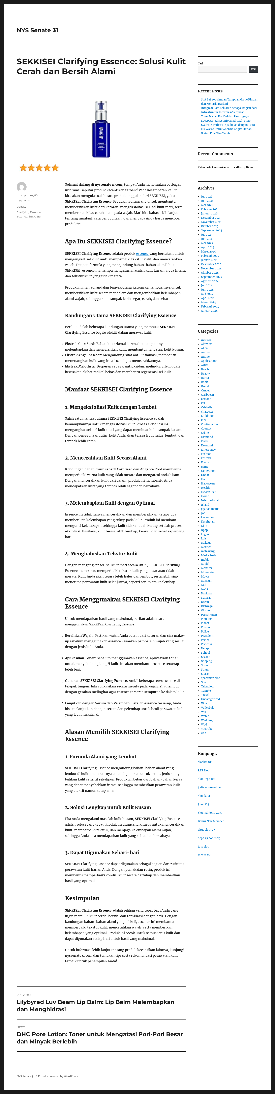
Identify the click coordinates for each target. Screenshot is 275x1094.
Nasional (206, 593)
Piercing (206, 619)
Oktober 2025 (209, 226)
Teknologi (207, 686)
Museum (206, 581)
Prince (205, 640)
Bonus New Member (211, 821)
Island (205, 504)
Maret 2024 (208, 302)
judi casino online (209, 787)
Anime (205, 356)
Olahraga (207, 606)
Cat (203, 403)
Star (203, 682)
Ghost (205, 475)
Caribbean (207, 394)
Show (204, 665)
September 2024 (211, 277)
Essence (22, 216)
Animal (205, 352)
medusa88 (204, 855)
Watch (205, 716)
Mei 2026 (207, 205)
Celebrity (206, 407)
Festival (206, 458)
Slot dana (204, 796)
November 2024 (211, 268)
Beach (205, 369)
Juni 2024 (207, 289)
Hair (204, 479)
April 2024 (207, 298)
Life (203, 538)
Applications (209, 361)
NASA (204, 589)
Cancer (205, 390)
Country (206, 428)
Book (204, 382)
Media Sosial (209, 555)
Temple (206, 690)
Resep (205, 648)
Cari (200, 63)
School (205, 652)
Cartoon (206, 399)
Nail (203, 585)
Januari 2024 (209, 311)
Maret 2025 (208, 251)
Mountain (207, 572)
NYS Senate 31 (37, 30)
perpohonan (209, 614)
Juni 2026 (207, 201)
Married (206, 547)
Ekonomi (207, 445)
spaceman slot (210, 678)
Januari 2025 (209, 260)
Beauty (21, 206)
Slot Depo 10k (206, 779)
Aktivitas (206, 344)
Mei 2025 (207, 243)
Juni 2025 (207, 239)
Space (205, 674)
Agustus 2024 (210, 281)
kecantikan (208, 517)
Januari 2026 (209, 213)
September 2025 (211, 230)
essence (142, 254)
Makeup (206, 542)
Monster (206, 568)
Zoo (203, 733)
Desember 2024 (211, 264)
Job (203, 513)
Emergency (208, 449)
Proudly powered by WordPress (58, 1076)
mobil (205, 559)
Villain (205, 703)
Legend (206, 534)
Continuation (209, 424)
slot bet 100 (205, 762)
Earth (204, 441)
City (203, 420)
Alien (204, 348)
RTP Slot (203, 770)
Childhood (207, 416)
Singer (205, 669)
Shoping (206, 661)
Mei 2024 (207, 294)
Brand (205, 386)
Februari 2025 (210, 256)
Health (205, 488)
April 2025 (207, 247)
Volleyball (207, 707)
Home (205, 496)
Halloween (208, 483)
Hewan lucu (208, 492)
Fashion (206, 454)
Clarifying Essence (29, 212)
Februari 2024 (210, 306)
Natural (206, 597)
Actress (206, 340)
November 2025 (211, 222)
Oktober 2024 (209, 272)
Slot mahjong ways (210, 813)
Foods (205, 462)
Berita (205, 378)
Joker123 (203, 804)
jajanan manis (210, 509)
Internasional (210, 500)
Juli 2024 (206, 285)
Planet (205, 623)
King (204, 526)
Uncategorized (210, 699)
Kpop (204, 530)
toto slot (203, 846)
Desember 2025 (211, 217)
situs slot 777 (206, 829)
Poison (205, 627)
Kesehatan (208, 521)
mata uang (208, 551)
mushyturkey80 (27, 195)
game (204, 466)
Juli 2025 (206, 234)
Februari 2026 (210, 209)
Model (205, 564)
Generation (208, 471)
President (207, 636)
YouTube (206, 729)
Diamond (207, 437)
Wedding (207, 720)
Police (205, 631)
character (207, 411)
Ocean (205, 602)
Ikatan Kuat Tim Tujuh (215, 133)
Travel (205, 695)
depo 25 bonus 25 (209, 838)
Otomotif (207, 610)
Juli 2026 (207, 196)
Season (205, 657)
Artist (204, 365)
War (203, 712)
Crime (205, 433)
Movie (205, 576)
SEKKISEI (35, 216)
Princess (206, 644)
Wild (204, 724)
